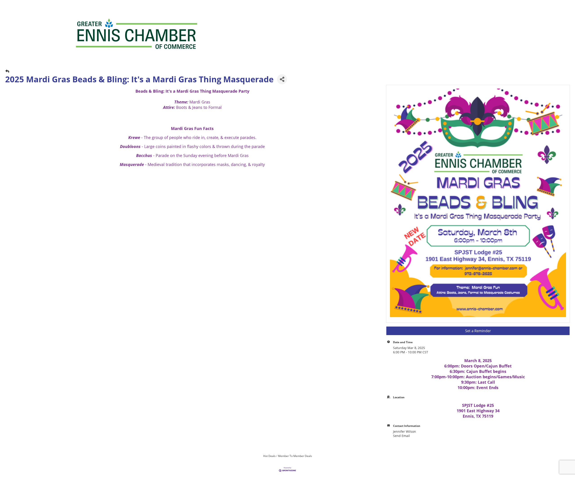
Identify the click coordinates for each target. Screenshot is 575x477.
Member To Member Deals (295, 456)
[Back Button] (7, 71)
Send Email (401, 436)
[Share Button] (282, 79)
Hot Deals (269, 456)
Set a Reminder (478, 330)
